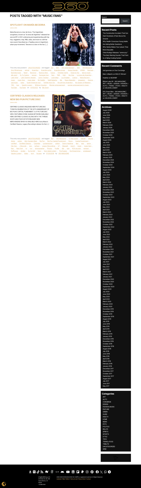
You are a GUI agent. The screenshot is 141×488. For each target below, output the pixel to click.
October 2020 (108, 284)
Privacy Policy (81, 479)
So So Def (31, 151)
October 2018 (107, 344)
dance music (86, 73)
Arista (13, 141)
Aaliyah (83, 139)
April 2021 (106, 269)
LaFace (36, 146)
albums (90, 139)
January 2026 (107, 128)
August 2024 (107, 170)
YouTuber (23, 88)
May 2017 (106, 386)
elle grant (14, 75)
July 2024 (106, 172)
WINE (104, 449)
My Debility (41, 80)
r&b (61, 80)
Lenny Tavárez (43, 78)
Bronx (71, 141)
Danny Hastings (67, 143)
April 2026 (106, 120)
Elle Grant (45, 88)
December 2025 (108, 130)
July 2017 (106, 381)
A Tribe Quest (73, 139)
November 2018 (108, 341)
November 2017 (108, 371)
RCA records (76, 148)
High (64, 75)
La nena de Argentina (84, 75)
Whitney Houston (41, 85)
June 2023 (106, 205)
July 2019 (106, 321)
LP (59, 146)
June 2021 (106, 264)
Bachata (90, 70)
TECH (105, 439)
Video (26, 153)
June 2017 (106, 383)
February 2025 (108, 155)
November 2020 (108, 282)
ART (104, 397)
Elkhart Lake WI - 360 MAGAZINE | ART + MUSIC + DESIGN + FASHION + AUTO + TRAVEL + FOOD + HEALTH (115, 83)
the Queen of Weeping (82, 83)
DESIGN (105, 404)
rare (68, 148)
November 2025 (108, 133)
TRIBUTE (106, 444)
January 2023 (107, 217)
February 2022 (108, 244)
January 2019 (107, 336)
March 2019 (107, 331)
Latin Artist (14, 78)
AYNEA (82, 70)
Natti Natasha (52, 80)
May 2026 (106, 118)
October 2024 (107, 165)
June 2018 (106, 354)
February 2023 (108, 215)
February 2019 (107, 334)
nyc (31, 148)
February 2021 (107, 274)
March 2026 (107, 123)
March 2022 (107, 242)
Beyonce (33, 73)
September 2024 (108, 167)
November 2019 (108, 311)
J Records (22, 146)
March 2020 (107, 301)
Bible (64, 479)
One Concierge (119, 70)
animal (27, 70)
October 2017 (107, 374)
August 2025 (107, 140)
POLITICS (106, 427)
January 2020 (107, 306)
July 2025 (106, 142)
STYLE (105, 437)
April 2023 (106, 210)
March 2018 (107, 361)
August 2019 (107, 319)
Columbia (37, 143)
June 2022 (106, 234)
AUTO (105, 399)
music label (31, 80)
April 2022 (106, 239)
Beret (25, 73)
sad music (14, 83)
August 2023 (107, 200)
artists (20, 141)
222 (52, 68)
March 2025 (107, 152)
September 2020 (108, 287)
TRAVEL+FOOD (108, 442)
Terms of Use (73, 479)
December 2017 (108, 369)
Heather (105, 78)
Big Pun (42, 141)
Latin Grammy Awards (28, 78)
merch (72, 146)
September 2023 (108, 197)
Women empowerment (57, 85)
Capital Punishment (81, 141)
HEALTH (105, 417)
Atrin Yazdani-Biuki (30, 141)
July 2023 (106, 202)
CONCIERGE (107, 402)
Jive (30, 146)
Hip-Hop (71, 75)
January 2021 (107, 277)
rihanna (90, 80)
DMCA (67, 479)
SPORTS (106, 434)
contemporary (47, 143)
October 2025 (107, 135)
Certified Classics (25, 143)
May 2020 (106, 297)
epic (82, 143)
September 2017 (108, 376)
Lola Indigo (55, 78)
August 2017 (107, 379)
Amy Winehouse (16, 70)
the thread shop (75, 151)
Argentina (35, 70)
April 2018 (106, 359)
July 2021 (106, 262)
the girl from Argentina (65, 83)
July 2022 (106, 232)
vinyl (32, 153)
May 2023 (106, 207)
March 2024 (107, 182)
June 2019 (106, 324)
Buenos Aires (43, 73)
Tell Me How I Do (49, 83)
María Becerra (84, 78)
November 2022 (108, 222)
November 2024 (108, 162)
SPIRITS (105, 432)
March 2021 (107, 272)
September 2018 (108, 346)
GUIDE (105, 414)
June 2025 (106, 145)
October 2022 (107, 224)
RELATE (105, 429)
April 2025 (106, 150)
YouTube (14, 88)
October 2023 (107, 195)
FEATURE (106, 409)
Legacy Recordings (48, 146)
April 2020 (106, 299)
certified (14, 143)
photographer (39, 148)
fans (52, 75)
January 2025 (107, 157)
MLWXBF (114, 78)
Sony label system (50, 151)
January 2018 (107, 366)
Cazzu (53, 73)
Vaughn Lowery (27, 85)
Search (104, 17)
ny (26, 148)
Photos (49, 148)
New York (19, 148)
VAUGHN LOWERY (111, 88)
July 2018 (106, 351)
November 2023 (108, 192)
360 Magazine (87, 68)
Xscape (39, 153)
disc (77, 143)
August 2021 (107, 259)
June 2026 (106, 115)
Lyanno (74, 78)
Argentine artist (46, 70)
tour (17, 85)
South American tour (34, 83)
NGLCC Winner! (120, 74)
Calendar (59, 479)
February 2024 (108, 185)
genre (89, 143)
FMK (58, 75)
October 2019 (107, 314)
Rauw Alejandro (70, 80)
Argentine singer (59, 70)
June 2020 (106, 294)
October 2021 (107, 254)
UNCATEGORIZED (34, 68)
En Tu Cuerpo (24, 75)
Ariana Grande (73, 70)
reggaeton (81, 80)
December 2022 (108, 220)
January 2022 (107, 247)
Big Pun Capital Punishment (56, 141)
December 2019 (108, 309)
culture (57, 143)
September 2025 (108, 137)
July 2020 (106, 292)
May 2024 (106, 177)
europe (34, 75)
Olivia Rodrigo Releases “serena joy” (115, 52)
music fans (21, 80)
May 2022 (106, 237)
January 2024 (107, 187)
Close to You (75, 73)
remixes (86, 148)
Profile (57, 148)
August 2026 (107, 110)
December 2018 (108, 339)
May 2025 (106, 147)
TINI (12, 85)
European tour (44, 75)
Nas (12, 148)
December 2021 (108, 249)
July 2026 (106, 113)
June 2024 (106, 175)
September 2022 (108, 227)
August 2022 (107, 229)
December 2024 (108, 160)
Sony (39, 151)
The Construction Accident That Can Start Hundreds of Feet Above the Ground (115, 36)
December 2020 (108, 279)
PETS (105, 424)
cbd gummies (107, 70)
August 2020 (107, 289)
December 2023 (108, 190)
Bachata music (16, 73)
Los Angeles (65, 78)
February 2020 (108, 304)
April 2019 (106, 329)
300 (57, 68)
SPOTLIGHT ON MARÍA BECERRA (27, 24)
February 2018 (107, 364)
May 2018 (106, 356)
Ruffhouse (14, 151)
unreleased (87, 151)
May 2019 (106, 326)
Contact (88, 479)
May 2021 (106, 267)
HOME (105, 419)
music (13, 80)
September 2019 (108, 316)
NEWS (105, 422)
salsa (22, 83)
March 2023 (107, 212)
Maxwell (65, 146)
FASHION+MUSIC (109, 407)
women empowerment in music (78, 85)
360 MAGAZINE (63, 153)
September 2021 (108, 257)
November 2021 (108, 252)
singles (23, 151)
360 (78, 68)
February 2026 (108, 125)
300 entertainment (67, 68)
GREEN (105, 412)
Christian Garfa (63, 73)
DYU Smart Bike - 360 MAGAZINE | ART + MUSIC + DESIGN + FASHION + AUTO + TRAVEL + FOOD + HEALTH (115, 94)
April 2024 (106, 180)
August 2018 (107, 349)
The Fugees (63, 151)
